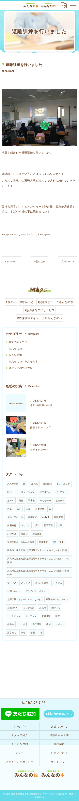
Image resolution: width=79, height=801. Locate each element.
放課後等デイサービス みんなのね (24, 599)
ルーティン (31, 615)
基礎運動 (39, 508)
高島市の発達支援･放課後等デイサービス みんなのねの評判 (37, 550)
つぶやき (23, 624)
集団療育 (58, 516)
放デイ (10, 500)
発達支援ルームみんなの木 (20, 541)
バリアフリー (62, 492)
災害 (57, 615)
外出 (9, 508)
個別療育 (11, 525)
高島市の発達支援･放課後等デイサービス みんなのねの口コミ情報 (38, 560)
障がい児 (55, 607)
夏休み (34, 483)
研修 (21, 500)
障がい (24, 533)
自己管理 (37, 624)
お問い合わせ (14, 591)
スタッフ (25, 582)
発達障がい (12, 607)
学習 (32, 632)
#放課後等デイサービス (39, 310)
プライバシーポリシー (37, 591)
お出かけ (60, 500)
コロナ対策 (28, 607)
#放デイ (11, 302)
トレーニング (63, 483)
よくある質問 (41, 582)
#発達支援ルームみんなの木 (55, 302)
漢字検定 (11, 632)
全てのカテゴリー (19, 342)
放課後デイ (44, 492)
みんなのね (7, 234)
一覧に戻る (39, 261)
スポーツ (60, 624)
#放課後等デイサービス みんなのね (39, 318)
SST (24, 483)
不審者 (31, 500)
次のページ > (67, 261)
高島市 (42, 607)
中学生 (10, 624)
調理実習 (32, 516)
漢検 (23, 632)
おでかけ (11, 533)
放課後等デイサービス (57, 599)
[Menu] (72, 5)
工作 (19, 508)
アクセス (57, 582)
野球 (9, 492)
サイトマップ (59, 761)
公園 (60, 525)
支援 (28, 508)
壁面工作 (48, 525)
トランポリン (14, 615)
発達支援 (43, 541)
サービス (11, 582)
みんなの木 (19, 234)
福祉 (51, 508)
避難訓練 (46, 615)
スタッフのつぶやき (20, 368)
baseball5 (45, 516)
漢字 (37, 525)
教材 (48, 624)
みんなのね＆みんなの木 (38, 234)
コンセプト (58, 541)
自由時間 (47, 483)
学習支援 (37, 533)
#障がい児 (26, 302)
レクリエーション (25, 492)
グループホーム (15, 516)
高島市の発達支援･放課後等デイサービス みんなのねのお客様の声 (38, 572)
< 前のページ (11, 261)
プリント (25, 525)
